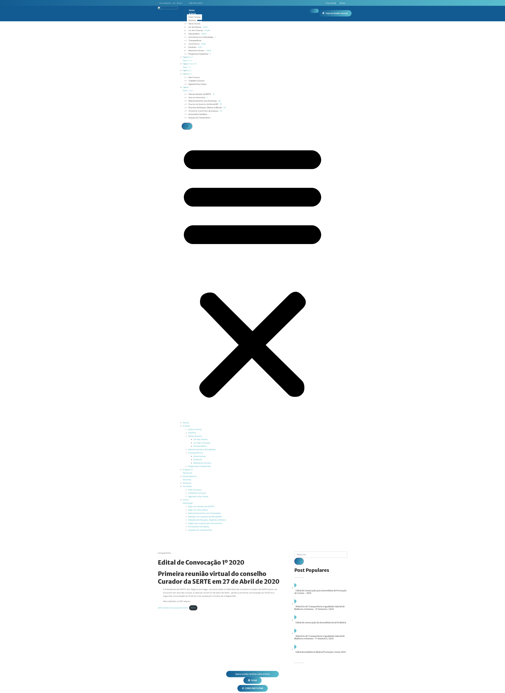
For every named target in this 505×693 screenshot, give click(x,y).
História (192, 20)
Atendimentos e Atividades (200, 37)
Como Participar (192, 89)
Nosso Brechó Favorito (194, 66)
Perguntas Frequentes (198, 54)
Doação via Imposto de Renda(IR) (203, 104)
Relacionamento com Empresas (202, 101)
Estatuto (192, 47)
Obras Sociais (194, 24)
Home (192, 10)
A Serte (192, 13)
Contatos (193, 74)
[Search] (299, 561)
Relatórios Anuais (196, 50)
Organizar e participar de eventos (203, 111)
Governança (193, 44)
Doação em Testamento (199, 118)
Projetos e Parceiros (193, 59)
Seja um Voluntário (196, 97)
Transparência (194, 40)
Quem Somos (194, 17)
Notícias (193, 70)
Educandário (194, 34)
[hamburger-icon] (314, 11)
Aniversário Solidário (197, 114)
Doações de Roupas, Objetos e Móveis (205, 107)
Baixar (193, 608)
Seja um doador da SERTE (199, 94)
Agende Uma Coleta (197, 84)
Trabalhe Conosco (196, 81)
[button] (252, 270)
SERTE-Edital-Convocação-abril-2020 (173, 608)
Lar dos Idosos (194, 27)
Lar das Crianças (195, 30)
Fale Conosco (194, 77)
